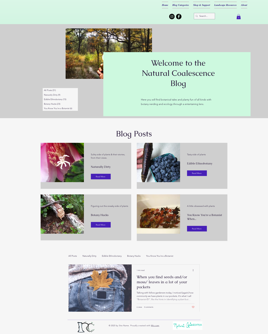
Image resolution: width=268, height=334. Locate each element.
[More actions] (194, 270)
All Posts (72, 256)
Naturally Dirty (89, 256)
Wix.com (155, 325)
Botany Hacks (134, 256)
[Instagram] (172, 16)
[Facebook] (178, 16)
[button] (238, 16)
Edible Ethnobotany (112, 256)
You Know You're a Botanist (159, 256)
